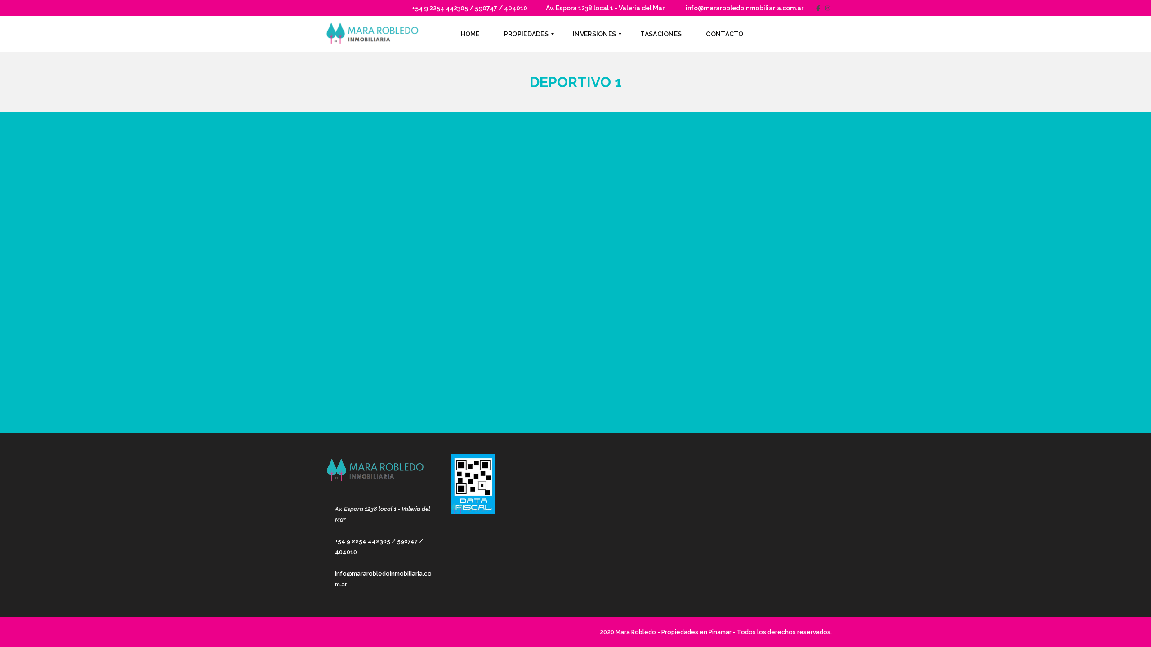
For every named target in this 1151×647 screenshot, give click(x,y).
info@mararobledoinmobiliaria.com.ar (743, 8)
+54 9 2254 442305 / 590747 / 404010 (468, 8)
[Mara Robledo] (374, 34)
